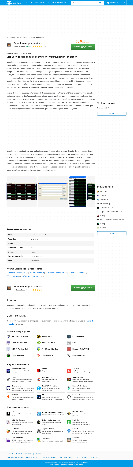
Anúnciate (28, 454)
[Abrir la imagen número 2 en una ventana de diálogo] (77, 191)
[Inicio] (7, 37)
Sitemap (38, 454)
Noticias (29, 3)
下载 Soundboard (13, 276)
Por (19, 46)
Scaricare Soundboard (76, 273)
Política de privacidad (48, 457)
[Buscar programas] (100, 3)
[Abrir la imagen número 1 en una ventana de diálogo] (53, 191)
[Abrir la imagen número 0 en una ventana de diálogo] (22, 191)
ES (121, 2)
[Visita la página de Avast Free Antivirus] (83, 41)
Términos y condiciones (15, 457)
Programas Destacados (57, 3)
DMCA (76, 457)
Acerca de (10, 454)
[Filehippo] (14, 2)
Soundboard (28, 43)
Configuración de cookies (90, 457)
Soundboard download (56, 273)
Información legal (65, 457)
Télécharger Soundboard (31, 276)
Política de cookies (32, 457)
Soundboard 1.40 (103, 108)
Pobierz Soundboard (37, 273)
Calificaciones (40, 3)
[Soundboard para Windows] (9, 45)
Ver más (112, 113)
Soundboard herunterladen (16, 273)
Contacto (19, 454)
